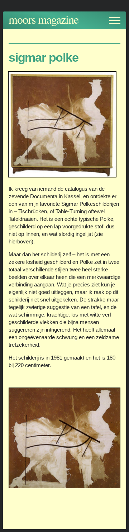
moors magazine (43, 19)
